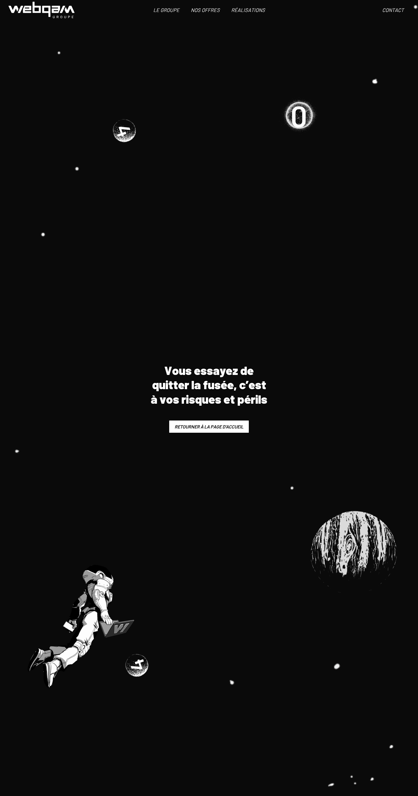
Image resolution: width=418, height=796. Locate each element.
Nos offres (205, 10)
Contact (393, 10)
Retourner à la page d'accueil (209, 426)
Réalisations (248, 10)
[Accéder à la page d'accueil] (42, 10)
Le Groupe (166, 10)
